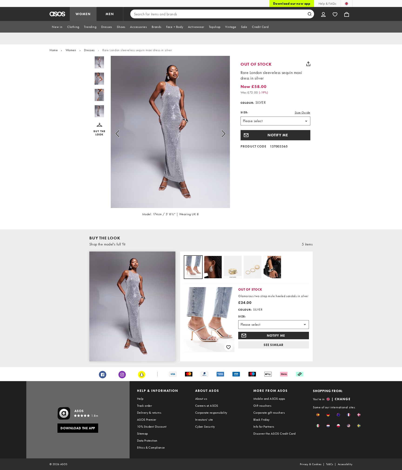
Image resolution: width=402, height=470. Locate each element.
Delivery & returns (149, 412)
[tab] (57, 27)
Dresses (89, 50)
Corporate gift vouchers (269, 412)
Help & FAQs (327, 3)
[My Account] (323, 14)
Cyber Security (205, 426)
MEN (110, 14)
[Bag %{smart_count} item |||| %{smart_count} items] (346, 14)
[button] (99, 129)
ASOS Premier (146, 419)
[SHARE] (308, 64)
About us (201, 398)
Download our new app (291, 3)
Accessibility (345, 464)
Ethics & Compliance (151, 447)
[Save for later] (228, 347)
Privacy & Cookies (311, 464)
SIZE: (244, 112)
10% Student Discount (152, 426)
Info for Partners (263, 426)
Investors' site (204, 419)
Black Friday (261, 419)
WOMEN (83, 14)
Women (71, 50)
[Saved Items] (335, 14)
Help (140, 398)
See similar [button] (274, 345)
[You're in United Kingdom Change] (346, 3)
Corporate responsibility (211, 412)
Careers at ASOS (206, 405)
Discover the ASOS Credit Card (274, 433)
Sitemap (142, 433)
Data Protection (147, 440)
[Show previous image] (123, 134)
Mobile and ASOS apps (269, 398)
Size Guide (302, 112)
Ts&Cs (329, 464)
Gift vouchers (262, 405)
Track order (144, 405)
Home (54, 50)
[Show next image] (218, 134)
